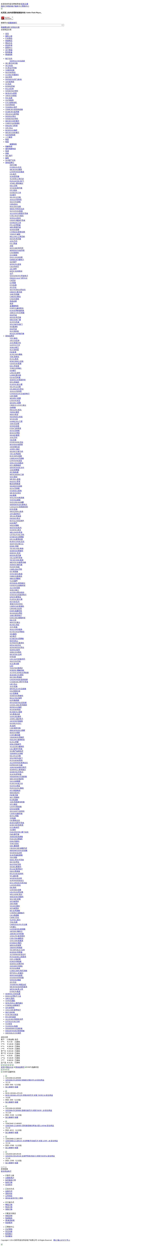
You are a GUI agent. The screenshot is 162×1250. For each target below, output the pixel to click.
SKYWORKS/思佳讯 (18, 290)
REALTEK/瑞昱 (16, 698)
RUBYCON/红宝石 (17, 541)
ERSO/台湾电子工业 (13, 996)
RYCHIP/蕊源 (10, 1017)
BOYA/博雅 (14, 816)
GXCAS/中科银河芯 (17, 659)
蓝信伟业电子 (6, 1171)
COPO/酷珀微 (15, 735)
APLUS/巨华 (14, 340)
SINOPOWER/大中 (17, 468)
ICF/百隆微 (14, 693)
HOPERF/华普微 (16, 952)
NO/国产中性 (10, 160)
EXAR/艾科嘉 (15, 377)
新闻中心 (8, 48)
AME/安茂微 (14, 294)
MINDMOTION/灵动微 (18, 850)
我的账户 (11, 6)
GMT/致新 (14, 396)
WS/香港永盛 (15, 714)
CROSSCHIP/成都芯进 (18, 848)
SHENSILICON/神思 (13, 1033)
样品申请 (8, 45)
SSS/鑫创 (13, 634)
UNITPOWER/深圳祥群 (19, 679)
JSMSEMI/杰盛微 (16, 837)
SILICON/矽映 (15, 202)
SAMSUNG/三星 (16, 421)
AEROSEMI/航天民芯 (18, 767)
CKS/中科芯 (14, 266)
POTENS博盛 (15, 968)
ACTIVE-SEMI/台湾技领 (19, 673)
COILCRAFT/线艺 (17, 216)
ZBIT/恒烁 (14, 904)
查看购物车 (12, 23)
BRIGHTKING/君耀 (17, 730)
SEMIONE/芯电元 (16, 772)
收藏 (16, 1087)
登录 (22, 4)
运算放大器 (14, 27)
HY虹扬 (13, 657)
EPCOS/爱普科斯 (16, 539)
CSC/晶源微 (14, 915)
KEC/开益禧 (14, 366)
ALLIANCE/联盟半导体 (19, 213)
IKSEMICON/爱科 (17, 675)
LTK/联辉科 (14, 253)
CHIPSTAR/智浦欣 (12, 123)
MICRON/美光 (15, 493)
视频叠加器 (5, 27)
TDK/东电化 (14, 357)
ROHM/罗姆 (10, 86)
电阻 (7, 142)
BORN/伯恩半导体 (17, 823)
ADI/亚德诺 (9, 82)
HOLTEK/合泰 (15, 206)
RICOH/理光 (14, 862)
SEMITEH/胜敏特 (16, 551)
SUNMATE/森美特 (17, 643)
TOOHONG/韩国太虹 (18, 984)
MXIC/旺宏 (14, 414)
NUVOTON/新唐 (16, 211)
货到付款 (8, 1193)
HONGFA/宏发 (15, 264)
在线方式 (8, 1191)
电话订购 (8, 1207)
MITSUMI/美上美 (16, 989)
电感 (7, 151)
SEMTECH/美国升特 (18, 380)
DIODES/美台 (10, 116)
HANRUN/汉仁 (15, 723)
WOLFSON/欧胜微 (17, 498)
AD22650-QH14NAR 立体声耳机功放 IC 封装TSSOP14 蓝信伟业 (30, 1156)
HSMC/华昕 (14, 546)
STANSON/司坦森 (17, 978)
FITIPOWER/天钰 (16, 442)
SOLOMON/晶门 (16, 324)
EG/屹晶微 (14, 800)
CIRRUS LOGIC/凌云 (18, 405)
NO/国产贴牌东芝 (16, 751)
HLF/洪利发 (14, 331)
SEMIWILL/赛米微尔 (18, 770)
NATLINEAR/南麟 (17, 502)
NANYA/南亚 (15, 786)
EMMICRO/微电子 (17, 260)
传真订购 (8, 1209)
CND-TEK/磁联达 (16, 938)
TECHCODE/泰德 (16, 548)
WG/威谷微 (14, 876)
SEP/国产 (13, 262)
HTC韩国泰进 (15, 790)
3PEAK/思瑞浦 (15, 516)
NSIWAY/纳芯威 (16, 565)
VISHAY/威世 (15, 234)
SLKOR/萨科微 (15, 774)
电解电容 (8, 146)
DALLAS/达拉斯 (16, 257)
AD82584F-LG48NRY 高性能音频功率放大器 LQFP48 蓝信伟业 (29, 1126)
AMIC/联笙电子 (16, 615)
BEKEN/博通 (15, 733)
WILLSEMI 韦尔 (16, 894)
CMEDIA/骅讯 (15, 297)
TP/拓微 (13, 818)
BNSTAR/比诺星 (16, 975)
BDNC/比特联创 (16, 271)
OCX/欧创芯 (14, 827)
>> (6, 1167)
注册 (26, 4)
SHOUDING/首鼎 (16, 511)
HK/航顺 (13, 495)
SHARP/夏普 (15, 435)
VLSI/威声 (14, 581)
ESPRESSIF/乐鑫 (16, 765)
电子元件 (8, 59)
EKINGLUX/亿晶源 (17, 61)
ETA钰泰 (13, 285)
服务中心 (18, 6)
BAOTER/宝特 (15, 864)
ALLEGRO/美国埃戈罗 (14, 1019)
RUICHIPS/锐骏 (16, 456)
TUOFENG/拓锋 (11, 1026)
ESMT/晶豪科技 (16, 611)
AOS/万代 (13, 241)
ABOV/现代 (9, 998)
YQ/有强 (8, 1024)
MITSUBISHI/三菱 (17, 474)
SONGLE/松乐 (15, 218)
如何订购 (8, 1182)
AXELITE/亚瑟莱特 (17, 936)
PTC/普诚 (13, 243)
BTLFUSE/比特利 (16, 874)
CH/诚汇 (13, 927)
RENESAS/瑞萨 (11, 130)
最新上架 (8, 36)
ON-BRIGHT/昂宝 (17, 389)
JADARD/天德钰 (16, 966)
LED (11, 666)
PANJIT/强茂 (15, 567)
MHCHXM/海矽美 (17, 779)
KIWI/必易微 (15, 809)
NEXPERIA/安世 (16, 417)
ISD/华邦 (8, 77)
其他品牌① (9, 163)
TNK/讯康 (13, 922)
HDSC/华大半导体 (17, 860)
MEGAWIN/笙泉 (16, 532)
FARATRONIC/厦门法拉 (19, 832)
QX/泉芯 (13, 174)
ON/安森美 (9, 100)
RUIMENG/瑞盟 (16, 712)
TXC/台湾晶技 (15, 454)
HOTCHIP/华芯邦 (16, 248)
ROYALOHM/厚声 (17, 521)
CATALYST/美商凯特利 (19, 507)
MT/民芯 (13, 636)
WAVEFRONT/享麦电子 (19, 276)
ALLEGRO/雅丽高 (17, 746)
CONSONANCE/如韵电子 (20, 394)
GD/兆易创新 (10, 135)
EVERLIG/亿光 (15, 167)
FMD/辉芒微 (14, 834)
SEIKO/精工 (14, 347)
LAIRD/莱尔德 (15, 375)
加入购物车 (9, 1087)
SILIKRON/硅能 (16, 486)
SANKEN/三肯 (15, 193)
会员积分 (8, 1185)
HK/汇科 (13, 620)
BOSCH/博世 (15, 433)
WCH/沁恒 (14, 419)
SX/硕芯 (13, 370)
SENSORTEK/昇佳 (17, 647)
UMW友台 (14, 204)
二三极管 (8, 137)
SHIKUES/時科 (15, 652)
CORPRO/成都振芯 (17, 913)
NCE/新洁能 (14, 664)
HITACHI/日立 (15, 645)
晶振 (7, 153)
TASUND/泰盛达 (16, 668)
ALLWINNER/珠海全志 (19, 763)
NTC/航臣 (13, 804)
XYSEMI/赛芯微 (16, 188)
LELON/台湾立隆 (16, 892)
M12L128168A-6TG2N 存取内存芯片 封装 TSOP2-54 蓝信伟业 (29, 1095)
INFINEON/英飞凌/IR (13, 79)
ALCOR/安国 (15, 588)
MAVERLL (14, 641)
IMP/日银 (13, 165)
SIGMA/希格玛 (15, 867)
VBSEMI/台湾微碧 (17, 737)
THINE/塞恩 (14, 412)
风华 (11, 303)
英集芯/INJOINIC (16, 604)
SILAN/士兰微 (15, 197)
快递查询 (8, 1223)
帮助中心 (25, 6)
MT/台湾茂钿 (15, 911)
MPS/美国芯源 (15, 227)
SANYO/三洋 (15, 345)
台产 (11, 273)
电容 (7, 139)
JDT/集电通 (14, 472)
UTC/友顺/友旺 (11, 102)
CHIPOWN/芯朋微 (17, 458)
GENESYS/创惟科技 (17, 585)
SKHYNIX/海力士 (17, 544)
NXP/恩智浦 (10, 105)
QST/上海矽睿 (15, 959)
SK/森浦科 (14, 327)
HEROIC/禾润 (15, 553)
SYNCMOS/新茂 (16, 574)
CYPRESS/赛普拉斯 (17, 232)
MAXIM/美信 (10, 72)
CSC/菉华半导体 (16, 749)
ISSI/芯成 (13, 315)
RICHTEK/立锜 (15, 654)
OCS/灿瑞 (13, 255)
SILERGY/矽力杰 (16, 451)
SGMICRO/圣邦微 (12, 112)
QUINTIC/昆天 (15, 530)
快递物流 (8, 1218)
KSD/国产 (13, 523)
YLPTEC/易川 (15, 920)
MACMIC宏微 (15, 899)
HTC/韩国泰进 (15, 465)
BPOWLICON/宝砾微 (18, 689)
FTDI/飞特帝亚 (15, 428)
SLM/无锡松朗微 (16, 855)
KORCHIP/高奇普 (16, 825)
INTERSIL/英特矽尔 (17, 583)
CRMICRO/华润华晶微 (14, 109)
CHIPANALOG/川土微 (18, 924)
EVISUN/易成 (15, 991)
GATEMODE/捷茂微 (17, 929)
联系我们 (8, 1234)
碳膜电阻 (13, 144)
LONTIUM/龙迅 (16, 461)
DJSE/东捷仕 (15, 841)
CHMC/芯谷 (14, 917)
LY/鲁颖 (13, 283)
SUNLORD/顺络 (16, 354)
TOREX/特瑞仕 (15, 368)
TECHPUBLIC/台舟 (17, 950)
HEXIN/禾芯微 (15, 239)
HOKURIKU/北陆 (16, 361)
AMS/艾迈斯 (14, 424)
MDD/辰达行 (15, 793)
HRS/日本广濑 (15, 320)
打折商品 (8, 38)
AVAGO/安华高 (16, 199)
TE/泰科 (13, 830)
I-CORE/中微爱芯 (12, 75)
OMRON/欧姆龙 (16, 576)
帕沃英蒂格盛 (15, 484)
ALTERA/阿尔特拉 (17, 592)
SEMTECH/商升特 (17, 964)
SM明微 (13, 407)
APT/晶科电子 (15, 514)
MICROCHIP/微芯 (12, 121)
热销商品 (8, 41)
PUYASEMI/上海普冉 (18, 957)
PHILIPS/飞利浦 (11, 126)
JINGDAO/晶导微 (12, 114)
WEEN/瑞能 (14, 525)
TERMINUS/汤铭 (16, 753)
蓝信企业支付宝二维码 (14, 1198)
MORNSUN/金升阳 (17, 250)
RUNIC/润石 (14, 625)
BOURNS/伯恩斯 (16, 444)
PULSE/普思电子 (16, 869)
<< (2, 1167)
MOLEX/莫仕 (15, 622)
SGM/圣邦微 (14, 176)
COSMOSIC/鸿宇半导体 (19, 682)
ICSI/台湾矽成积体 (17, 310)
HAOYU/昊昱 (15, 481)
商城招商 (8, 54)
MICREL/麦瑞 (15, 479)
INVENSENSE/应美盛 (18, 703)
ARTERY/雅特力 (16, 931)
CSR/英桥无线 (15, 728)
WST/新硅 (13, 477)
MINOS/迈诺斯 (15, 945)
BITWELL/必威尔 (16, 973)
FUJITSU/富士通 (16, 384)
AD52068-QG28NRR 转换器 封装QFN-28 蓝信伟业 (24, 1080)
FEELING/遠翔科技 (17, 740)
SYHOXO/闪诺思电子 (18, 595)
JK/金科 (13, 726)
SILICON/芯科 (15, 661)
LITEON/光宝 (15, 401)
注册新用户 (9, 1178)
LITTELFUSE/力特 (17, 535)
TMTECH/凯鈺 (11, 96)
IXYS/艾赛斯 (15, 431)
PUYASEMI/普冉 (16, 760)
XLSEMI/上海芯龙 (17, 179)
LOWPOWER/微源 (17, 172)
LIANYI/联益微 (16, 807)
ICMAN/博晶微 (15, 961)
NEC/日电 (13, 186)
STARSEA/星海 (16, 491)
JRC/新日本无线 (11, 63)
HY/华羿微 (14, 572)
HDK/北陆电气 (15, 744)
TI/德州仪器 (9, 70)
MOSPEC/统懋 (15, 398)
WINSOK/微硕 (15, 980)
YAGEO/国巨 (15, 906)
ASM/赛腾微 (14, 470)
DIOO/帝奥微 (15, 871)
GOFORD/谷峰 (15, 890)
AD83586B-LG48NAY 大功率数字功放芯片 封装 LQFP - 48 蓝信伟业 (31, 1141)
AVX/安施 (13, 627)
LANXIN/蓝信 (15, 885)
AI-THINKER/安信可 (18, 954)
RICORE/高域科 (16, 677)
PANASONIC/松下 (17, 181)
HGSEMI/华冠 (15, 709)
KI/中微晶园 (14, 700)
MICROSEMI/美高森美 (18, 987)
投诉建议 (8, 1236)
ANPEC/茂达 (15, 449)
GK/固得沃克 (15, 820)
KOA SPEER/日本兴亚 (18, 883)
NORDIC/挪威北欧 (17, 670)
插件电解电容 (10, 149)
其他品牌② (9, 336)
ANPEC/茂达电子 (16, 719)
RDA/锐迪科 (14, 382)
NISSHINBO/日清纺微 (18, 777)
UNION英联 (14, 299)
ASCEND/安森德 (16, 721)
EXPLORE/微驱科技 (17, 618)
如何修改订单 (10, 1180)
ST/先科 (8, 84)
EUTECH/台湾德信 (17, 632)
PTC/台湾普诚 (15, 225)
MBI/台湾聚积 (15, 578)
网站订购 (8, 1205)
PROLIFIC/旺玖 (16, 410)
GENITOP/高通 (15, 364)
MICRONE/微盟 (16, 169)
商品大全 (8, 43)
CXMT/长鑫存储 (16, 813)
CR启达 (13, 280)
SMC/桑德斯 (14, 846)
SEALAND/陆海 (16, 629)
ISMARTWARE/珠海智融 (14, 1031)
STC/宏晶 (13, 190)
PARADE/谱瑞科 (16, 839)
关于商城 (8, 50)
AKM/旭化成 (15, 447)
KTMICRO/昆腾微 (17, 537)
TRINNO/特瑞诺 (16, 948)
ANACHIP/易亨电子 (13, 1010)
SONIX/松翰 (14, 230)
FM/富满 (13, 352)
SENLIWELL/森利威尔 (14, 1003)
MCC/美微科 (14, 797)
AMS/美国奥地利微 (17, 802)
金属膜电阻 (14, 306)
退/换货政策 (10, 1220)
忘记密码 (8, 1229)
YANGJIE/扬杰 (15, 716)
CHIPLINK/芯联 (16, 569)
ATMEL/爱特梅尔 (16, 183)
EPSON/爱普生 (15, 597)
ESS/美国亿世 (15, 691)
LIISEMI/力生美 (16, 608)
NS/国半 (13, 195)
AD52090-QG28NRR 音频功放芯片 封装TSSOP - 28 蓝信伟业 (28, 1110)
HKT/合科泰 (10, 1012)
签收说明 (8, 1216)
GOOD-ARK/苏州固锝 (18, 705)
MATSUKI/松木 (16, 528)
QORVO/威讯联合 (17, 308)
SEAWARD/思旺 (16, 613)
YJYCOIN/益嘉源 (16, 941)
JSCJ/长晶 (9, 65)
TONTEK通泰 (15, 500)
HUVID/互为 (15, 602)
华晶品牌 (13, 301)
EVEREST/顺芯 (16, 943)
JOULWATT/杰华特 (17, 811)
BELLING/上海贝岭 (17, 236)
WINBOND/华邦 (11, 91)
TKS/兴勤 (13, 857)
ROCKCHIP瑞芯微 (17, 334)
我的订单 (4, 6)
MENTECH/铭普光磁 (18, 562)
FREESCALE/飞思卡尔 (18, 278)
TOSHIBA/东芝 (11, 107)
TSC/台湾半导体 (16, 558)
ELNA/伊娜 (14, 742)
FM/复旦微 (14, 795)
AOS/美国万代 (15, 343)
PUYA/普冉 (14, 359)
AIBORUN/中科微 (17, 934)
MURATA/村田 (11, 93)
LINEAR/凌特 (15, 373)
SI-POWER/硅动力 (17, 880)
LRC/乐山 (9, 128)
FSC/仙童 (8, 98)
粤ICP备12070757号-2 (61, 1240)
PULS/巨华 (9, 89)
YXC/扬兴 (14, 338)
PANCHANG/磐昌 (17, 788)
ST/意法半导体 (11, 68)
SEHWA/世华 (15, 650)
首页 (7, 34)
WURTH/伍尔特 (16, 853)
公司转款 (8, 1196)
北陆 (11, 246)
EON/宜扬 (13, 509)
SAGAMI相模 (15, 781)
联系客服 (8, 52)
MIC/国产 (9, 156)
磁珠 (7, 158)
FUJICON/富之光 (16, 783)
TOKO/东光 (14, 844)
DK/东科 (13, 887)
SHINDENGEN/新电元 (18, 505)
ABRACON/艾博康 (17, 313)
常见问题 (8, 1231)
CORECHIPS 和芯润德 (18, 971)
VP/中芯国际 (10, 1001)
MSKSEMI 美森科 (16, 897)
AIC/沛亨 (13, 269)
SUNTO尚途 (14, 322)
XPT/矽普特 (14, 901)
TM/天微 (13, 440)
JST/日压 (13, 287)
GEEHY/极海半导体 (17, 220)
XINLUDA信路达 (16, 463)
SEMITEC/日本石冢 (12, 994)
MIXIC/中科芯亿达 (17, 209)
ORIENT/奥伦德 (16, 292)
